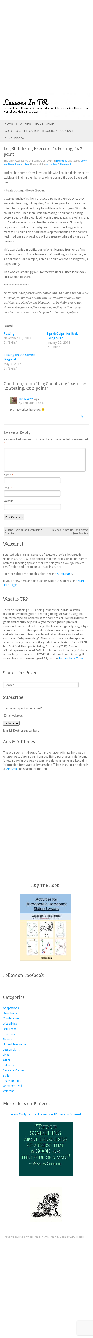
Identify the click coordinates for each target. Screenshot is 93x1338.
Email (8, 488)
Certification (11, 1018)
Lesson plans (11, 1049)
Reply (80, 416)
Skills (11, 164)
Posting (9, 333)
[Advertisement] (46, 46)
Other (6, 1060)
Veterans (8, 1091)
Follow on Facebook (23, 975)
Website (8, 501)
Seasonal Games (13, 1070)
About (38, 123)
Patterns (8, 1065)
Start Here (23, 123)
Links (6, 1054)
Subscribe (11, 723)
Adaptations (11, 1008)
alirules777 (26, 399)
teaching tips (22, 164)
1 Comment (64, 164)
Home (9, 123)
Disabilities (10, 1023)
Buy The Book (14, 138)
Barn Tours (10, 1013)
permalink (51, 164)
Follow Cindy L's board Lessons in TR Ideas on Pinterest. (46, 1114)
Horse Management (15, 1044)
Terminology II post (71, 658)
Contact (67, 131)
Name (8, 474)
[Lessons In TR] (37, 106)
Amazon (11, 768)
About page (64, 573)
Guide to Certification (22, 131)
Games (7, 1039)
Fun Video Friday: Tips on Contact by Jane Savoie (69, 532)
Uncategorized (12, 1085)
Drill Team (9, 1029)
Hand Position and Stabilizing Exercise (23, 532)
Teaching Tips (12, 1080)
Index (50, 123)
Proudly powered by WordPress (22, 1236)
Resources (50, 131)
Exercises (61, 160)
